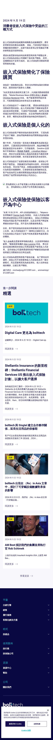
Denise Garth (19, 215)
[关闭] (48, 710)
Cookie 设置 (26, 730)
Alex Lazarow (30, 244)
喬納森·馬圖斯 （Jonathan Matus (31, 151)
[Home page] (13, 705)
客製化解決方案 (10, 620)
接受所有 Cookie (15, 724)
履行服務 (7, 615)
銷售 (5, 610)
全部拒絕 (37, 724)
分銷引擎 (7, 605)
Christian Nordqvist (11, 98)
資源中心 (7, 668)
